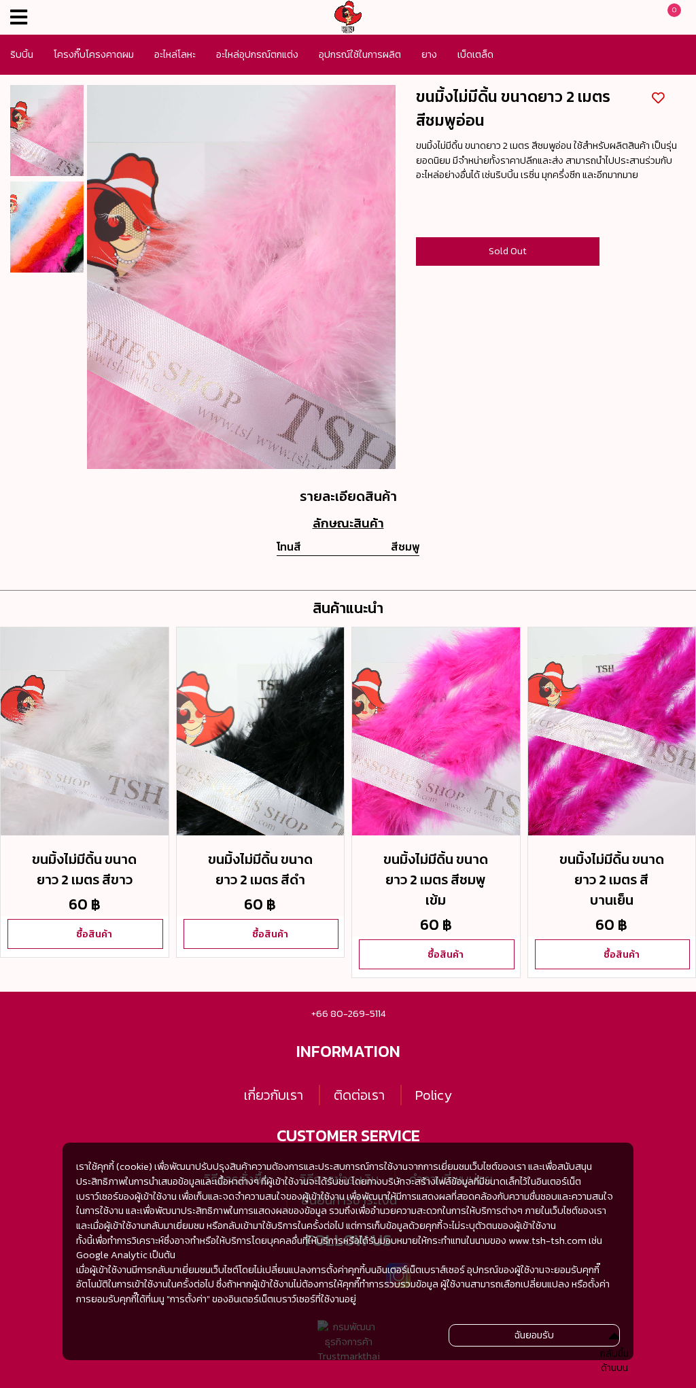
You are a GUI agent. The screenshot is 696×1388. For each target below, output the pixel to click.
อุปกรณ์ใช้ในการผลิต (360, 54)
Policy (433, 1095)
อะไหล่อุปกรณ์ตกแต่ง (257, 54)
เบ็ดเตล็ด (475, 54)
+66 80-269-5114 (348, 1013)
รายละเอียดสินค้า (348, 496)
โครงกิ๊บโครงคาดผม (94, 54)
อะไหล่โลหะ (175, 54)
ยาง (429, 54)
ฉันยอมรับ (534, 1335)
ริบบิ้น (21, 54)
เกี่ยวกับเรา (273, 1095)
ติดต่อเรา (359, 1095)
